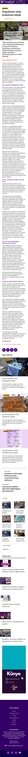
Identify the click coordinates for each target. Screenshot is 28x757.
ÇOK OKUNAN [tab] (6, 545)
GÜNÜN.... (14, 722)
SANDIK (14, 715)
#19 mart (6, 344)
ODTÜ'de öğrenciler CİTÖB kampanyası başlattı (10, 416)
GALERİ (14, 720)
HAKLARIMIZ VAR (14, 718)
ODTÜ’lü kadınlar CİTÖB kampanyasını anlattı (9, 380)
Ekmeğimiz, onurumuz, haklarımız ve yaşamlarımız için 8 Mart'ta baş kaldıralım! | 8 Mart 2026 (13, 641)
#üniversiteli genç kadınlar (14, 344)
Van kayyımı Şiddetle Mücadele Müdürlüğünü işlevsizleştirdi (11, 489)
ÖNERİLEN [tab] (6, 549)
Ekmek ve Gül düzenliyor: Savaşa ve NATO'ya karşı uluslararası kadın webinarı (13, 589)
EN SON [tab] (5, 498)
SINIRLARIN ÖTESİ (14, 713)
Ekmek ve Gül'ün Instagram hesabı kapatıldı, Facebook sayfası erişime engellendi (13, 571)
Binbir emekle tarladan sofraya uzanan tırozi (21, 541)
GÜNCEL (14, 711)
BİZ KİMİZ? (14, 724)
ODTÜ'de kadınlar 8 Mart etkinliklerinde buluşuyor (10, 451)
